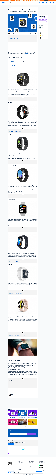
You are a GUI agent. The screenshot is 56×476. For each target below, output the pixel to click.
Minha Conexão (19, 469)
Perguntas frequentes (41, 461)
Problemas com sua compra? (42, 462)
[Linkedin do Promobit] (45, 471)
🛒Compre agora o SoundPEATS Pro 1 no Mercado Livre (17, 335)
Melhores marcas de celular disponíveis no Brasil (14, 383)
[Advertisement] (43, 11)
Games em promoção (31, 462)
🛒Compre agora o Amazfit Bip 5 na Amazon (15, 99)
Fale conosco (19, 460)
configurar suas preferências (27, 471)
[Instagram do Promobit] (43, 471)
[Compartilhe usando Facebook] (32, 33)
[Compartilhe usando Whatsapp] (35, 33)
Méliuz (19, 468)
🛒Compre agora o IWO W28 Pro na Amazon (15, 293)
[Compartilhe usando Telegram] (36, 33)
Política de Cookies (20, 461)
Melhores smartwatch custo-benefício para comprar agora (15, 381)
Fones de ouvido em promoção (32, 461)
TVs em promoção (30, 464)
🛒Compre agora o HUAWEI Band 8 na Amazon (15, 261)
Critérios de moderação (41, 460)
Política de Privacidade (20, 462)
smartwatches (26, 53)
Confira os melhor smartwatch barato (13, 37)
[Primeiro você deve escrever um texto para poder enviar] (36, 454)
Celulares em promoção (31, 460)
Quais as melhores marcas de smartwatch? (14, 38)
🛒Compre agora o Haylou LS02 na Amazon (15, 131)
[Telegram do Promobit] (47, 471)
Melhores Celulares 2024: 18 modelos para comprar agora (15, 384)
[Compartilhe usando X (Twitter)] (34, 33)
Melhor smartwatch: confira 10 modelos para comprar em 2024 (16, 382)
